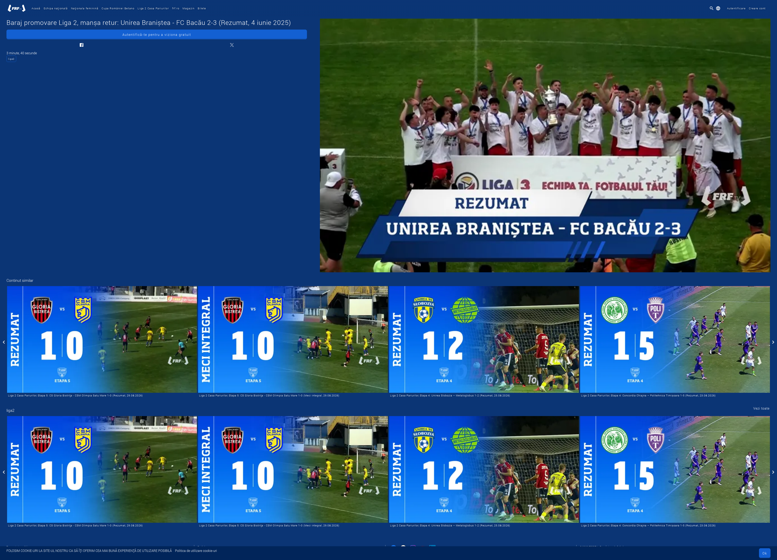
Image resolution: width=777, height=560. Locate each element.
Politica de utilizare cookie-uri (196, 550)
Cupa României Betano (118, 8)
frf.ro (175, 8)
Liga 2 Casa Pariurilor (153, 8)
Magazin (188, 8)
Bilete (202, 8)
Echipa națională (56, 8)
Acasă (36, 8)
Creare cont (757, 8)
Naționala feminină (85, 8)
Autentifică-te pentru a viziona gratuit (156, 34)
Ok (764, 553)
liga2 (11, 58)
